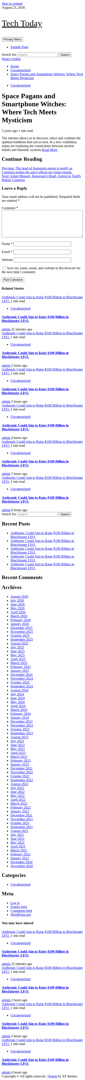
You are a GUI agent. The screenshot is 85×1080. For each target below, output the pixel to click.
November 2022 (21, 772)
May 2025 (17, 655)
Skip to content (12, 3)
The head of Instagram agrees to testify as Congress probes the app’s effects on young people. (37, 170)
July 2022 (17, 788)
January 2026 (19, 624)
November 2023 (21, 725)
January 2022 (19, 811)
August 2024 (19, 690)
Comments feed (21, 911)
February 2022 (20, 807)
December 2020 (21, 862)
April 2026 (18, 612)
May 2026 (17, 608)
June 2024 (17, 698)
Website (7, 260)
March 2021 (18, 850)
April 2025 (18, 659)
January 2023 (19, 764)
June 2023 (17, 745)
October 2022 (19, 776)
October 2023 (19, 729)
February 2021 (20, 854)
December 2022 (21, 768)
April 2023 (18, 753)
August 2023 (19, 737)
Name (7, 244)
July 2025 (17, 647)
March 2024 (18, 710)
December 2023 (21, 721)
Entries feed (18, 907)
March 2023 (18, 756)
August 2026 (19, 596)
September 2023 (21, 733)
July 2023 (17, 741)
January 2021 (19, 858)
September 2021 (21, 827)
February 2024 (20, 714)
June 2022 (17, 792)
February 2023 (20, 760)
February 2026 (20, 620)
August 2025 (19, 643)
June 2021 (17, 838)
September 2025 (21, 639)
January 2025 (19, 671)
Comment (10, 208)
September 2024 (21, 686)
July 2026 (17, 600)
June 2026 (17, 604)
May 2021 (17, 842)
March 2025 (18, 663)
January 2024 (19, 717)
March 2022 (18, 803)
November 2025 (21, 632)
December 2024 (21, 674)
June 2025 (17, 651)
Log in (15, 903)
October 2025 (19, 635)
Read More (49, 150)
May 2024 (17, 702)
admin (6, 329)
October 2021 (19, 823)
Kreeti (52, 1076)
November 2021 (21, 819)
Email (7, 252)
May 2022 (17, 796)
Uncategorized (20, 85)
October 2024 (19, 682)
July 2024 (17, 694)
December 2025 (21, 628)
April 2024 (18, 706)
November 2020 (21, 866)
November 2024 (21, 678)
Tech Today (22, 23)
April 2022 (18, 799)
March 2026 (18, 616)
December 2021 (21, 815)
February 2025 (20, 667)
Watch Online (11, 59)
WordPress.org (20, 914)
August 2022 (19, 784)
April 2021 (18, 846)
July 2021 (17, 835)
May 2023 (17, 749)
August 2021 (19, 831)
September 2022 (21, 780)
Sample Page (19, 47)
